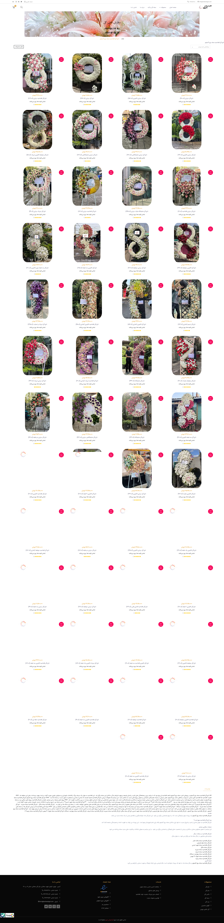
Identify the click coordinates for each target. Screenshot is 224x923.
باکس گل (206, 894)
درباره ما (142, 7)
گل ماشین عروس (204, 909)
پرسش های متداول (153, 891)
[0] (14, 7)
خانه (122, 39)
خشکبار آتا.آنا (105, 908)
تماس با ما (134, 7)
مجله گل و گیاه (152, 7)
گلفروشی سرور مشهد (103, 897)
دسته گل (207, 898)
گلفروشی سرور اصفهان (103, 901)
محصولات (163, 7)
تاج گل (207, 887)
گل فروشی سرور (109, 920)
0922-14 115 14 (112, 33)
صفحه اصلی (172, 7)
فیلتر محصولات (19, 47)
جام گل (207, 891)
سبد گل (207, 902)
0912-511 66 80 (112, 29)
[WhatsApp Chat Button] (9, 917)
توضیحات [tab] (207, 789)
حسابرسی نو (105, 904)
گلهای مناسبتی (205, 906)
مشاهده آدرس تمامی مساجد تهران (149, 887)
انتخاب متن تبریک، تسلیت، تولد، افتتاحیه (147, 894)
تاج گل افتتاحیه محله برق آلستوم (199, 795)
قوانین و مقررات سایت (153, 898)
